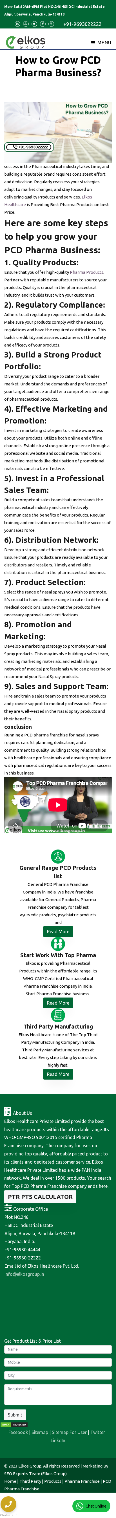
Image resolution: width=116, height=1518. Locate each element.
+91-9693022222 (82, 24)
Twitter (97, 1432)
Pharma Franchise (82, 1481)
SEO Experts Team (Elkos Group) (35, 1473)
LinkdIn (58, 1440)
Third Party (30, 1481)
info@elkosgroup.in (24, 1274)
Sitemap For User (69, 1432)
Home (10, 1481)
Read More (58, 931)
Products (52, 1481)
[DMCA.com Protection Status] (14, 1424)
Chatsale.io (8, 1515)
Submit (15, 1414)
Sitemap (40, 1432)
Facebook (18, 1432)
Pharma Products (86, 272)
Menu (104, 42)
